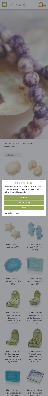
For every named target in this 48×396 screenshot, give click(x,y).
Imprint (18, 213)
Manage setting (24, 202)
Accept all (24, 197)
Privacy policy (8, 213)
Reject (24, 208)
